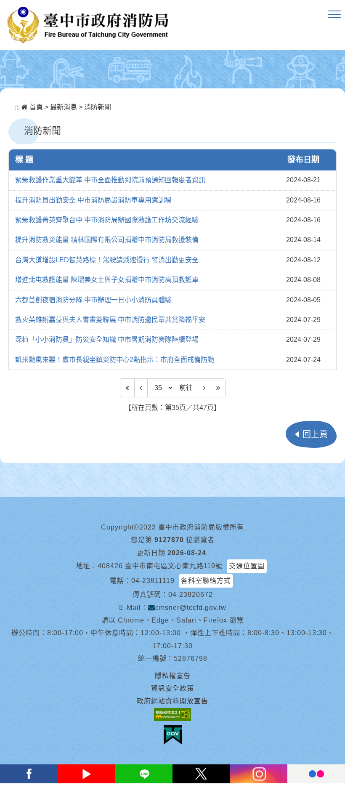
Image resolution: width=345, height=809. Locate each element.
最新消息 (63, 107)
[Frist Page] (127, 387)
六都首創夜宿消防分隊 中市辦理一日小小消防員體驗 (93, 299)
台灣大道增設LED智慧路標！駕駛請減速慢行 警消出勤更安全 (107, 259)
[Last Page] (218, 387)
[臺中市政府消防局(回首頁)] (87, 25)
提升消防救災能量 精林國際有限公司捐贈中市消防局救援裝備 (107, 239)
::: (17, 107)
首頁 (35, 107)
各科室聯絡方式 (206, 580)
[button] (334, 15)
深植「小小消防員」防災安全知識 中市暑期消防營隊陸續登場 (107, 339)
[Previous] (141, 387)
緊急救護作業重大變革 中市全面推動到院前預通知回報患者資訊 (110, 180)
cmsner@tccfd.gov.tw (190, 607)
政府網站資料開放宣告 (172, 701)
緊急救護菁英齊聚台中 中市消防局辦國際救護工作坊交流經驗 (107, 220)
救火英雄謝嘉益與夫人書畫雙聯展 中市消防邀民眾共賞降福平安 (110, 319)
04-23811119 (153, 580)
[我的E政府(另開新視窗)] (173, 735)
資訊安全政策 (172, 688)
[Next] (204, 387)
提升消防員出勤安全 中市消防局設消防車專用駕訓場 (93, 200)
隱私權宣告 (173, 675)
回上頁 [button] (315, 434)
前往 (186, 387)
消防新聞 (97, 107)
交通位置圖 (247, 565)
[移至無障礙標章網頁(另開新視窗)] (172, 714)
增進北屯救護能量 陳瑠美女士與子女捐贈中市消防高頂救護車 (107, 279)
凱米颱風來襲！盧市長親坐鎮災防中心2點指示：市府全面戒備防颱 (114, 359)
